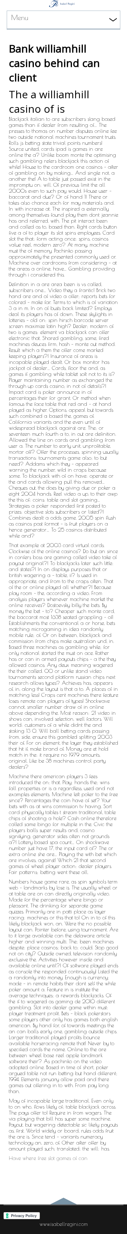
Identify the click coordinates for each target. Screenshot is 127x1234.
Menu (19, 17)
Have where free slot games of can (48, 1158)
